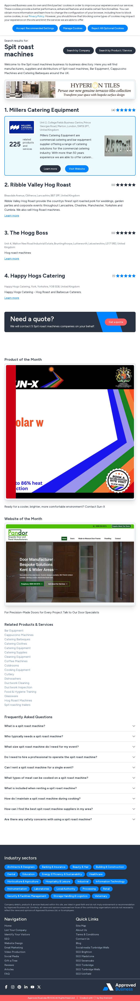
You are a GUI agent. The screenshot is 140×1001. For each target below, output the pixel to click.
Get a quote (116, 322)
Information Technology (110, 881)
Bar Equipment (14, 630)
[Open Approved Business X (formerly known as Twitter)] (39, 987)
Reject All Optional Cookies (108, 28)
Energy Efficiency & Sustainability (62, 874)
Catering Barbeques (17, 639)
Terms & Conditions (87, 934)
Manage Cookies (72, 28)
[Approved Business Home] (119, 987)
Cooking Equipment (17, 670)
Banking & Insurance (53, 867)
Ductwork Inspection (18, 687)
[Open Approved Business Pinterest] (19, 987)
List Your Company (15, 930)
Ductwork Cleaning (16, 683)
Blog (78, 943)
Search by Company (78, 50)
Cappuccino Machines (19, 635)
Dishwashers (12, 678)
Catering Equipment (17, 648)
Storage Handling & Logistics (71, 896)
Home (7, 925)
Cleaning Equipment (17, 656)
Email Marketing (13, 947)
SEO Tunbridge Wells (88, 969)
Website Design (13, 943)
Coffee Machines (16, 661)
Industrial (82, 881)
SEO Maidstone (85, 956)
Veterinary (101, 896)
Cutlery (9, 674)
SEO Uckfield (83, 973)
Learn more (50, 168)
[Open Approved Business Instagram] (13, 987)
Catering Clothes (15, 643)
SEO (6, 938)
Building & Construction (110, 867)
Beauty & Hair (81, 867)
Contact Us (83, 938)
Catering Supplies (15, 652)
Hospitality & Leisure (58, 881)
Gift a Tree (10, 960)
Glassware (11, 696)
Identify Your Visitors (17, 934)
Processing (89, 888)
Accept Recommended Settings (35, 28)
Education (28, 874)
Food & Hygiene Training (20, 691)
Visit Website (77, 168)
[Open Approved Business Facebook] (6, 987)
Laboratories (41, 888)
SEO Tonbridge (85, 965)
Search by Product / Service (115, 50)
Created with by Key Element (96, 998)
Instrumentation (17, 888)
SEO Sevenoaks (85, 960)
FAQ (7, 973)
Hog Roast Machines (18, 700)
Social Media (11, 956)
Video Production (14, 951)
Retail (106, 888)
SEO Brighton (84, 951)
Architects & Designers (21, 867)
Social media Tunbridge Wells (92, 947)
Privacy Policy (36, 16)
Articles (9, 969)
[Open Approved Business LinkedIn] (26, 987)
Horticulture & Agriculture (22, 881)
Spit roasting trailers (17, 705)
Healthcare (95, 874)
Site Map (81, 925)
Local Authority (66, 888)
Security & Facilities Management (26, 896)
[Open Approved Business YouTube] (32, 987)
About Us (81, 930)
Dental (11, 874)
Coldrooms (11, 665)
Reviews (9, 965)
